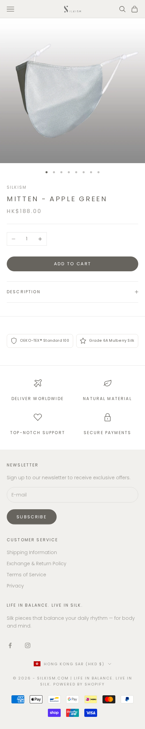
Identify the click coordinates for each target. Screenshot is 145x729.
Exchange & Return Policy (36, 563)
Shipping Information (32, 552)
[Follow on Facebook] (10, 645)
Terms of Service (26, 574)
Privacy (15, 585)
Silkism (17, 187)
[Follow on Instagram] (27, 645)
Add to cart (72, 264)
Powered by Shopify (79, 684)
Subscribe (32, 517)
